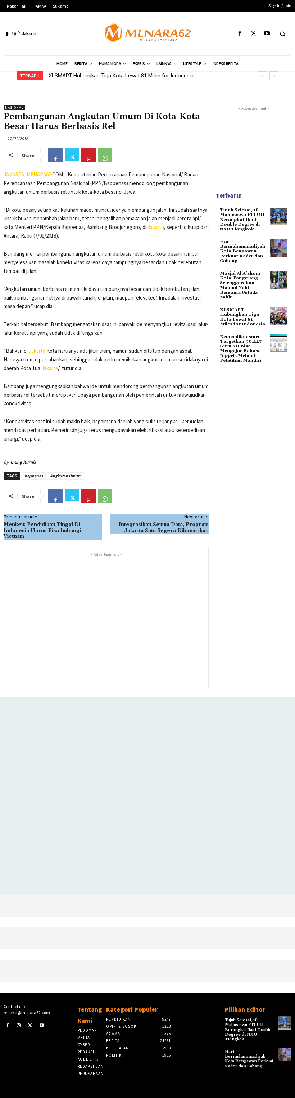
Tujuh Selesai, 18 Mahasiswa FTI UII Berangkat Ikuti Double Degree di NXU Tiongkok (242, 219)
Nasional (14, 107)
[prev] (262, 75)
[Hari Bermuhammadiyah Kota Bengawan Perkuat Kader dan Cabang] (278, 248)
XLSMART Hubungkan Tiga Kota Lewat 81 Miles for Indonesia (121, 75)
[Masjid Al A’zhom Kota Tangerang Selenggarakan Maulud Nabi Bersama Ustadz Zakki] (278, 280)
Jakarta (156, 227)
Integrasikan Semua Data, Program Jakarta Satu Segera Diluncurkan (164, 527)
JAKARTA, (15, 174)
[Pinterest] (88, 155)
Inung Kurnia (23, 462)
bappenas (33, 475)
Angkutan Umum (65, 475)
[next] (273, 75)
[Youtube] (267, 34)
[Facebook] (240, 34)
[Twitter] (253, 34)
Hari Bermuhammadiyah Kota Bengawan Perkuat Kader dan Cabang (242, 251)
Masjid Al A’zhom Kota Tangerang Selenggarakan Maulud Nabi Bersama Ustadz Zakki (240, 285)
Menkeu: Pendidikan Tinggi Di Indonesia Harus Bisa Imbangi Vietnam (42, 530)
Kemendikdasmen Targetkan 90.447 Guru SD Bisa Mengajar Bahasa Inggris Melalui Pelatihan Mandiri (241, 348)
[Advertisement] (106, 619)
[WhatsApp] (105, 155)
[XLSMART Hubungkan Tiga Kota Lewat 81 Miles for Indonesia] (278, 316)
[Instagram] (19, 1025)
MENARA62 (39, 174)
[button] (282, 34)
